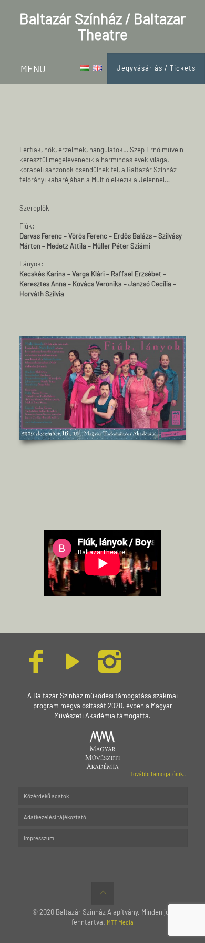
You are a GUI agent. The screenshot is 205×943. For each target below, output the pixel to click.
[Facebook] (36, 668)
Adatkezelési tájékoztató (55, 816)
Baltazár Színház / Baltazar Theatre (102, 26)
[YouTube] (73, 668)
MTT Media (120, 922)
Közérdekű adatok (46, 795)
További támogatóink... (159, 773)
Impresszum (39, 838)
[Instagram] (109, 668)
